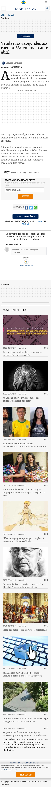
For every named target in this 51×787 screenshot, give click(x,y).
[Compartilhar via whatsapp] (36, 208)
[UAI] (24, 2)
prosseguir (25, 774)
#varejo (23, 172)
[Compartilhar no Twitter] (31, 208)
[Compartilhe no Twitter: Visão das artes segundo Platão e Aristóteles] (47, 626)
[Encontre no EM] (47, 8)
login (39, 221)
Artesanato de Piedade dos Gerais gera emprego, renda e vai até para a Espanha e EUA (24, 492)
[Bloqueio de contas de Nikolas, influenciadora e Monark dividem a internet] (25, 422)
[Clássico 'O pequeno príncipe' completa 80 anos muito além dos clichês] (25, 516)
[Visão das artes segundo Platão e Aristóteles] (25, 608)
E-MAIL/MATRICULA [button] (26, 265)
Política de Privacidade (11, 770)
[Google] (26, 261)
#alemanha (34, 172)
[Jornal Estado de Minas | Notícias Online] (25, 9)
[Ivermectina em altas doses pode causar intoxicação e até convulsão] (25, 330)
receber (25, 196)
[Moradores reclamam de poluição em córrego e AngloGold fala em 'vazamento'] (25, 697)
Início (3, 15)
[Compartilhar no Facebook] (26, 208)
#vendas (15, 172)
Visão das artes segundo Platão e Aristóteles (25, 629)
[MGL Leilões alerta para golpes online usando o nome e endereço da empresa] (25, 651)
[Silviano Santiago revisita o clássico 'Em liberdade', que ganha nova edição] (25, 562)
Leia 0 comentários (25, 216)
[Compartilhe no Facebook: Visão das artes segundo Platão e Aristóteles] (44, 626)
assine (25, 223)
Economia (11, 15)
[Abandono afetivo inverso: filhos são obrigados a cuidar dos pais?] (25, 376)
